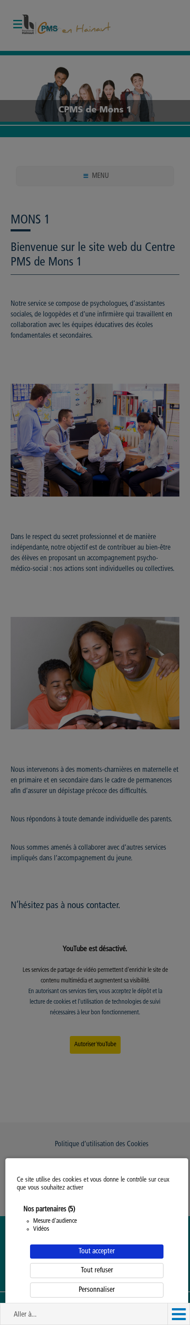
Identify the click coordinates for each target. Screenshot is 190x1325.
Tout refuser (97, 1270)
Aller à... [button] (25, 1314)
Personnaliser (97, 1290)
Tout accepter (97, 1251)
